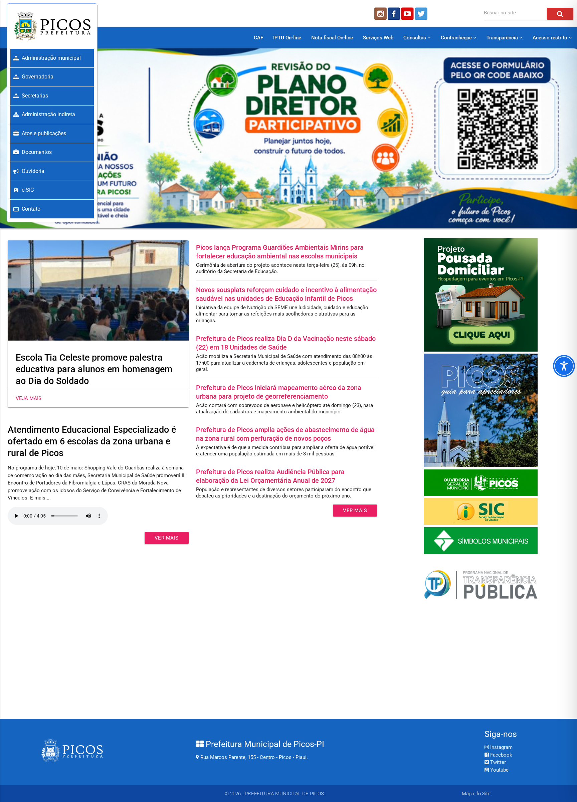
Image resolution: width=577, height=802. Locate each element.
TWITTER (422, 13)
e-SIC (28, 190)
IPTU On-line (287, 38)
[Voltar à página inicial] (52, 26)
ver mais (167, 538)
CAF (258, 38)
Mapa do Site (476, 794)
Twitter (497, 762)
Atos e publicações (44, 133)
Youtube (499, 770)
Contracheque (457, 38)
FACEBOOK (394, 13)
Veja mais (28, 398)
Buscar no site (500, 13)
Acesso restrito (551, 38)
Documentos (37, 152)
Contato (31, 209)
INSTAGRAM (380, 13)
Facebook (500, 755)
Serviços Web (378, 38)
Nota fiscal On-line (332, 38)
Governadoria (37, 76)
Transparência (503, 38)
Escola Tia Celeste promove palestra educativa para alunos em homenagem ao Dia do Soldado (94, 369)
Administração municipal (51, 58)
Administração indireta (48, 114)
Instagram (501, 747)
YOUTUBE (408, 13)
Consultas (415, 38)
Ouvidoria (33, 171)
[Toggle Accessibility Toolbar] (564, 366)
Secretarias (35, 95)
